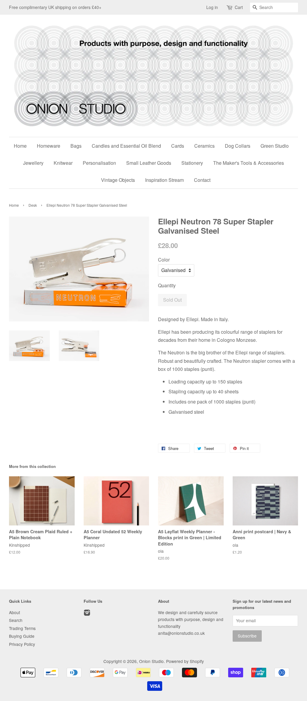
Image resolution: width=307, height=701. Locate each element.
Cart (239, 7)
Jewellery (33, 162)
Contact (202, 179)
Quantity (167, 285)
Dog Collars (237, 145)
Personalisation (99, 162)
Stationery (192, 162)
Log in (212, 7)
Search (15, 620)
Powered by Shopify (185, 661)
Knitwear (63, 162)
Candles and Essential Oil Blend (126, 145)
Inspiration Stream (164, 179)
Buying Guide (21, 636)
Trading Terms (22, 628)
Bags (76, 145)
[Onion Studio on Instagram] (87, 614)
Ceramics (204, 145)
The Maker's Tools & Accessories (248, 162)
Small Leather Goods (148, 162)
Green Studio (275, 145)
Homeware (48, 145)
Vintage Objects (118, 179)
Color (164, 259)
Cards (177, 145)
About (14, 612)
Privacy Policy (22, 644)
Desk (32, 205)
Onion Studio (151, 661)
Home (20, 145)
